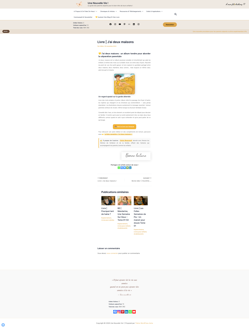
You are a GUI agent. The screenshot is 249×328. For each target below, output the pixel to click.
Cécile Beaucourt (126, 141)
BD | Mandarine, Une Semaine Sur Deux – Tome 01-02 (124, 214)
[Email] (127, 167)
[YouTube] (120, 25)
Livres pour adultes (107, 220)
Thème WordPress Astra (144, 323)
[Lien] (129, 25)
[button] (96, 11)
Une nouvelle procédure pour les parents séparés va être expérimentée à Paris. (211, 31)
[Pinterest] (124, 25)
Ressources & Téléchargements (130, 11)
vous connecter (112, 253)
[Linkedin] (130, 167)
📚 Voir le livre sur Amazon (124, 127)
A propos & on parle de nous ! (84, 11)
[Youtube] (134, 311)
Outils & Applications (153, 11)
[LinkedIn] (134, 25)
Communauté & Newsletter (83, 17)
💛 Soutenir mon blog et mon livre (107, 17)
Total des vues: (78, 27)
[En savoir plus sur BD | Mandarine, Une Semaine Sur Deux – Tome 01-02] (124, 200)
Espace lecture (106, 218)
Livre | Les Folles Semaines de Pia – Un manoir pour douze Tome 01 (140, 217)
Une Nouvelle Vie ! (98, 3)
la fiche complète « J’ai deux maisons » (118, 134)
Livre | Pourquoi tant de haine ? (107, 211)
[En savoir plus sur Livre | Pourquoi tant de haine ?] (108, 200)
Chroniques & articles (107, 11)
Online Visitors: (78, 23)
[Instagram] (115, 25)
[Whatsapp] (119, 167)
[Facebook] (110, 25)
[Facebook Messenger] (124, 167)
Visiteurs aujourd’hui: (80, 25)
